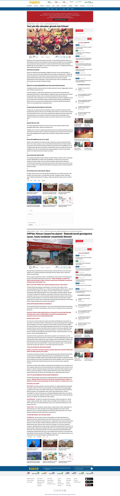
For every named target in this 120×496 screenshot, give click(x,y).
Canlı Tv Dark (39, 478)
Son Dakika (29, 5)
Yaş (47, 436)
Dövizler (59, 480)
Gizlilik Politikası (55, 494)
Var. (44, 436)
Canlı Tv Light (29, 482)
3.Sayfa (47, 8)
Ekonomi (48, 5)
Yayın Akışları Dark (41, 480)
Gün (31, 180)
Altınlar (59, 478)
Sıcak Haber (68, 485)
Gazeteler (82, 5)
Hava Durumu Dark (30, 478)
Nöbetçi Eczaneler (41, 482)
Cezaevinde (30, 436)
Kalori (35, 180)
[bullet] (44, 225)
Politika (72, 8)
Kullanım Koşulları (68, 494)
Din (60, 8)
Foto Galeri (64, 5)
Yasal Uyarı (73, 494)
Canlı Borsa (49, 478)
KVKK (63, 494)
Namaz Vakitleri (35, 473)
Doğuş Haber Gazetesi (31, 23)
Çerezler (60, 494)
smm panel (39, 485)
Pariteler (74, 473)
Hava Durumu (52, 473)
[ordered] (42, 225)
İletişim (50, 494)
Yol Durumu (81, 473)
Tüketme (43, 180)
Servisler (36, 5)
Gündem (42, 5)
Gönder (30, 224)
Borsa (28, 473)
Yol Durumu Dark (30, 480)
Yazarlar (76, 5)
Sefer (39, 180)
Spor (53, 5)
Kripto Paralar (89, 473)
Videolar (70, 5)
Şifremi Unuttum (77, 482)
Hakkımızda (47, 494)
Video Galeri (68, 480)
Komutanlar (39, 436)
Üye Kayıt (76, 480)
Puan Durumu (60, 473)
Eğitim (64, 8)
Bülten (57, 8)
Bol (28, 180)
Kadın (58, 5)
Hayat (68, 8)
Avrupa (52, 8)
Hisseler (67, 473)
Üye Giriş (75, 478)
